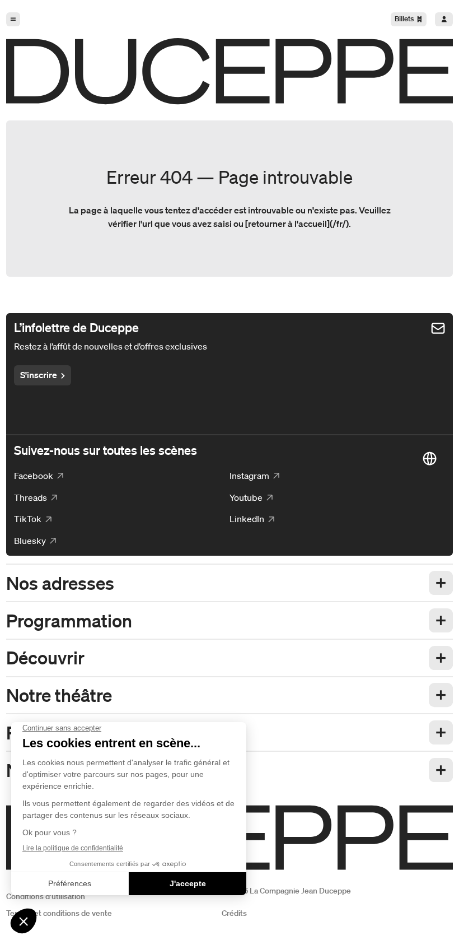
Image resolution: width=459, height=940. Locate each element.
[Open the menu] (13, 19)
